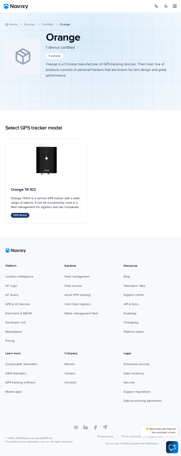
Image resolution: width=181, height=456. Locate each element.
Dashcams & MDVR (18, 313)
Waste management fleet (81, 313)
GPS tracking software (20, 382)
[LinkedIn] (85, 427)
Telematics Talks (134, 286)
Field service (73, 286)
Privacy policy (105, 436)
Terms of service (131, 436)
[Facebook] (95, 427)
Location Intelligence (19, 276)
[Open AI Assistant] (172, 447)
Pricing (10, 341)
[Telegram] (105, 427)
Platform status (134, 332)
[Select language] (156, 6)
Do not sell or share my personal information (132, 443)
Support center (134, 295)
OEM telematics (15, 373)
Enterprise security (136, 364)
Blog (127, 276)
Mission (69, 364)
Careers (69, 373)
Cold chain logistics (77, 304)
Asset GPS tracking (77, 295)
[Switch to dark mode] (166, 6)
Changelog (131, 322)
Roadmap (130, 313)
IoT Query (12, 295)
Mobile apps (13, 392)
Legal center (155, 436)
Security (129, 382)
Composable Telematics (21, 364)
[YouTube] (76, 427)
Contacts (70, 382)
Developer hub (15, 322)
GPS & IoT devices (17, 304)
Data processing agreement (143, 401)
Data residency (134, 373)
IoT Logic (11, 286)
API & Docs (131, 304)
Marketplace (13, 332)
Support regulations (137, 392)
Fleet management (77, 276)
